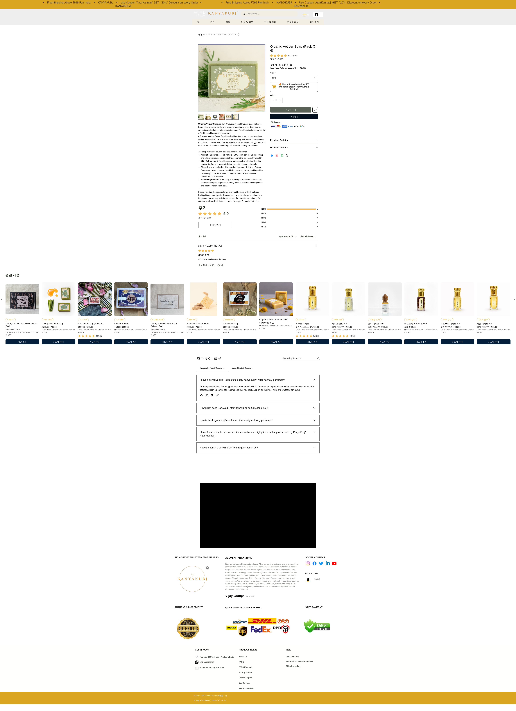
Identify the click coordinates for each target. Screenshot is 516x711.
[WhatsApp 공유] (282, 155)
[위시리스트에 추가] (315, 110)
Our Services (244, 683)
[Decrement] (272, 100)
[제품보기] (22, 299)
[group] (258, 313)
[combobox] (294, 77)
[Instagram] (308, 563)
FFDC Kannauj (245, 667)
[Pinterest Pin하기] (277, 155)
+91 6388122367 (204, 662)
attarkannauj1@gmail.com (212, 667)
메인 (200, 34)
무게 (272, 73)
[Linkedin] (327, 563)
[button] (306, 15)
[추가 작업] (316, 245)
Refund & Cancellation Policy (299, 661)
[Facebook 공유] (271, 155)
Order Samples (245, 678)
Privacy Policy (292, 657)
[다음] (514, 299)
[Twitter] (321, 563)
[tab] (212, 367)
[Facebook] (314, 563)
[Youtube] (334, 563)
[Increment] (280, 100)
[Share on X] (287, 155)
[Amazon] (308, 579)
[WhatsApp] (197, 662)
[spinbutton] (276, 100)
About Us (243, 657)
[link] (284, 55)
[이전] (1, 299)
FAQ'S (241, 662)
